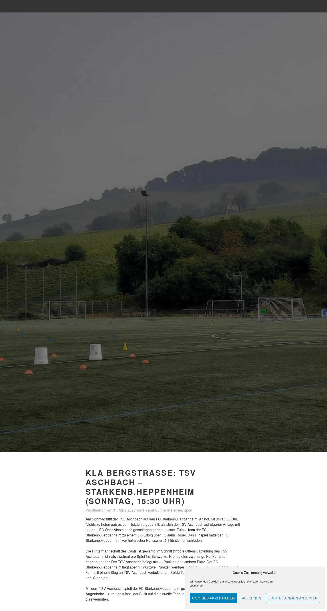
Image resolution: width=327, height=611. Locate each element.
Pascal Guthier (154, 510)
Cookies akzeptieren (213, 598)
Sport (188, 510)
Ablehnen (251, 598)
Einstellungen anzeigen (293, 598)
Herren (176, 510)
